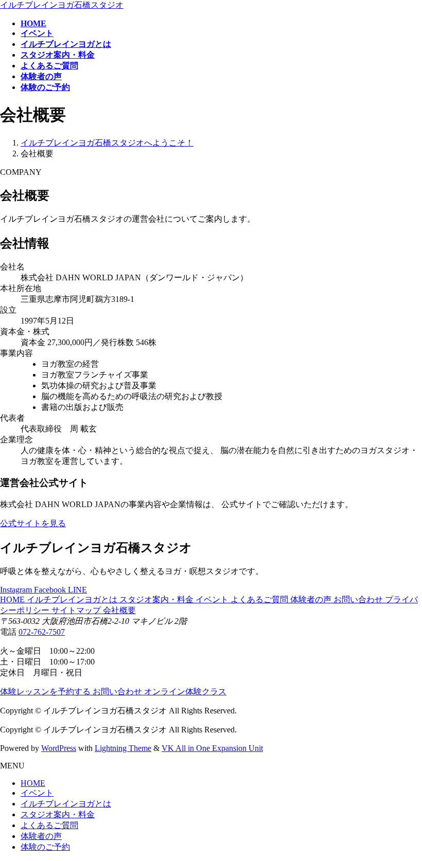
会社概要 (119, 610)
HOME (13, 599)
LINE (77, 589)
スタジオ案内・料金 (157, 599)
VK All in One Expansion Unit (212, 748)
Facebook (51, 589)
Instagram (17, 589)
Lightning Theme (123, 748)
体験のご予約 (45, 846)
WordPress (58, 748)
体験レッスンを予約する (46, 691)
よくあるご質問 (260, 599)
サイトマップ (77, 610)
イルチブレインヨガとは (73, 599)
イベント (213, 599)
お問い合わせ (359, 599)
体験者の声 (311, 599)
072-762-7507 (42, 631)
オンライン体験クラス (185, 691)
